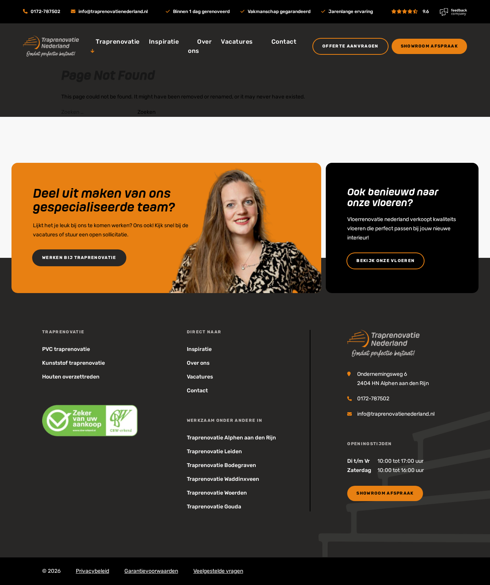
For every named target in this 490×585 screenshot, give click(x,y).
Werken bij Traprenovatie (79, 257)
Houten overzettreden (71, 377)
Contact (283, 41)
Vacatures (237, 41)
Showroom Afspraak (429, 46)
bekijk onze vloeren (385, 260)
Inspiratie (164, 41)
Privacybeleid (92, 571)
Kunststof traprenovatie (73, 363)
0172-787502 (45, 11)
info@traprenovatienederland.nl (113, 11)
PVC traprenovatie (66, 349)
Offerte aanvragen (350, 46)
